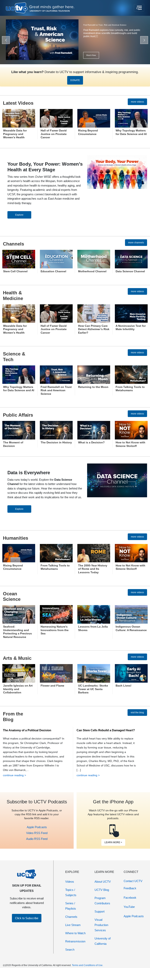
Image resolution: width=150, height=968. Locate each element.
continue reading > (14, 775)
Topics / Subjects (70, 892)
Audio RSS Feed (36, 838)
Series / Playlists (70, 906)
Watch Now (91, 55)
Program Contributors (102, 900)
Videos (69, 881)
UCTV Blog (102, 889)
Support (99, 911)
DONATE (75, 80)
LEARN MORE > (113, 842)
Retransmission (75, 941)
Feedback (130, 888)
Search (69, 949)
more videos (137, 101)
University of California (103, 941)
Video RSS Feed (36, 833)
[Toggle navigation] (139, 8)
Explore (19, 214)
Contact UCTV (133, 881)
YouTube (129, 906)
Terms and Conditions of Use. (87, 965)
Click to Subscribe (26, 918)
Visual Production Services (101, 925)
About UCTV (103, 881)
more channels (136, 242)
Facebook (130, 897)
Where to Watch (75, 933)
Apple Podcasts (37, 827)
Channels (71, 916)
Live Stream (73, 925)
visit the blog (137, 712)
